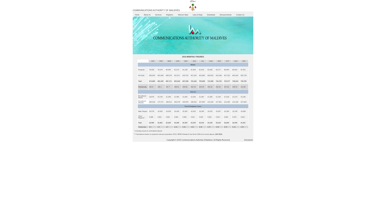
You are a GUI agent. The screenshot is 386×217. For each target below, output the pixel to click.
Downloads (211, 15)
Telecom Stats (183, 15)
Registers (169, 15)
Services (158, 15)
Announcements (226, 15)
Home (137, 15)
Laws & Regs (197, 15)
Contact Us (240, 15)
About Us (147, 15)
